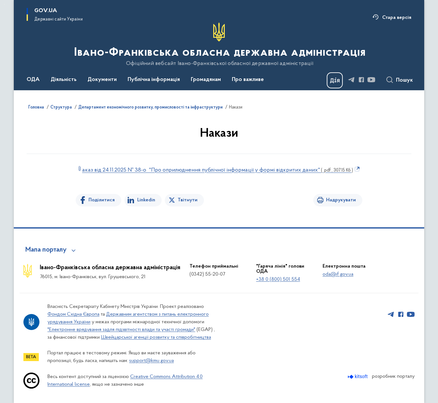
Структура (61, 107)
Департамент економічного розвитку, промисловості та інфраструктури (150, 107)
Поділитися (101, 200)
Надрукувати (341, 200)
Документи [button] (102, 80)
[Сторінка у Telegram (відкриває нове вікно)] (351, 80)
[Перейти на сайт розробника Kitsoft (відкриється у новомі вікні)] (358, 376)
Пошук (404, 80)
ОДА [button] (33, 80)
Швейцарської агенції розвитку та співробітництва (156, 337)
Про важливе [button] (248, 80)
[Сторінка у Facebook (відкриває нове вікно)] (361, 80)
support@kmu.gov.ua (151, 360)
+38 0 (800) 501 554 (278, 279)
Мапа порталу (46, 250)
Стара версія (396, 17)
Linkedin (146, 200)
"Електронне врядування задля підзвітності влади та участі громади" (121, 329)
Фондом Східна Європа (73, 314)
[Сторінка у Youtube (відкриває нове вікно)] (371, 80)
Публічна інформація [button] (154, 80)
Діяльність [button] (64, 80)
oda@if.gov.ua (338, 274)
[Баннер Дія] (335, 80)
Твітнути (188, 200)
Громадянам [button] (206, 80)
